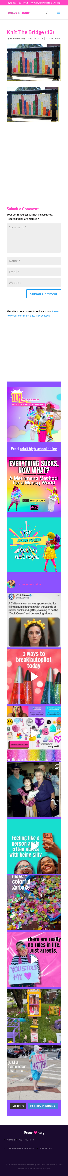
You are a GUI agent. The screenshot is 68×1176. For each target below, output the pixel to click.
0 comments (53, 38)
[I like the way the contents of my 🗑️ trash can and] (34, 902)
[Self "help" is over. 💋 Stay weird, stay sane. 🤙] (34, 846)
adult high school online (38, 449)
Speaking (46, 1148)
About (11, 1139)
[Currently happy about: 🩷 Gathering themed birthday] (34, 1016)
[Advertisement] (34, 156)
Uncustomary (17, 38)
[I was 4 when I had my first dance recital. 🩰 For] (34, 789)
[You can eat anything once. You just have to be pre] (34, 959)
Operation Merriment (21, 1148)
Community (26, 1139)
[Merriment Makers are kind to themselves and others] (34, 1072)
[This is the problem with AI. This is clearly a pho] (34, 620)
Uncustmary (34, 1132)
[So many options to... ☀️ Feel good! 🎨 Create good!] (34, 733)
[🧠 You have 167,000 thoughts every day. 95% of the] (34, 676)
